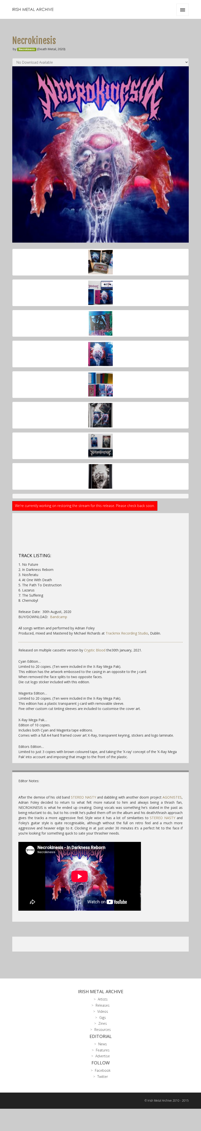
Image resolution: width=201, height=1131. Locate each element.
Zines (102, 1023)
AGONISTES (172, 797)
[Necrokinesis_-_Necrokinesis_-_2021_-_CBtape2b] (100, 354)
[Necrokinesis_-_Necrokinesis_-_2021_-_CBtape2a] (100, 292)
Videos (102, 1011)
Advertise (102, 1056)
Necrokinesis (27, 49)
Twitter (102, 1076)
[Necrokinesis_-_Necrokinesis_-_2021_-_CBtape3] (100, 384)
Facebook (103, 1070)
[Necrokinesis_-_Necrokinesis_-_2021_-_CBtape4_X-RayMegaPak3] (100, 445)
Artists (103, 999)
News (102, 1044)
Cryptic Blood (94, 650)
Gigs (102, 1017)
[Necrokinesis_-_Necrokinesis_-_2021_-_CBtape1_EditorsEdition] (100, 262)
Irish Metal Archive (100, 991)
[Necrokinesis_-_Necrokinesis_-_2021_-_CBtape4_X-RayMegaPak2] (100, 476)
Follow (100, 1063)
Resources (102, 1029)
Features (103, 1050)
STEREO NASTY (83, 797)
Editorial (100, 1036)
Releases (103, 1005)
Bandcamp (58, 616)
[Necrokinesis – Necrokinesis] (100, 154)
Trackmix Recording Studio (127, 633)
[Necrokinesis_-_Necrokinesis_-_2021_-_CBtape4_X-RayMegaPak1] (100, 415)
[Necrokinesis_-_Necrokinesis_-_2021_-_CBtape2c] (100, 323)
